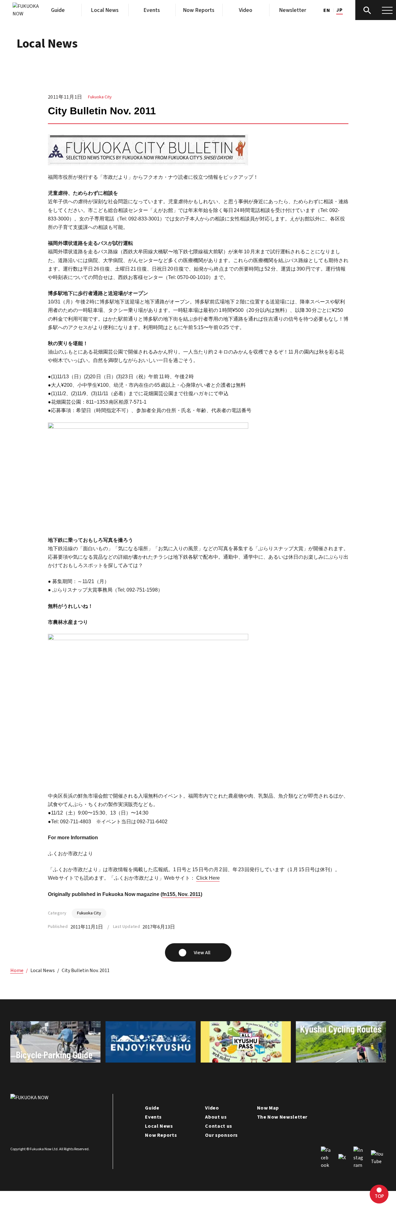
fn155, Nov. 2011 (181, 894)
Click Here (208, 878)
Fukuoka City (100, 97)
